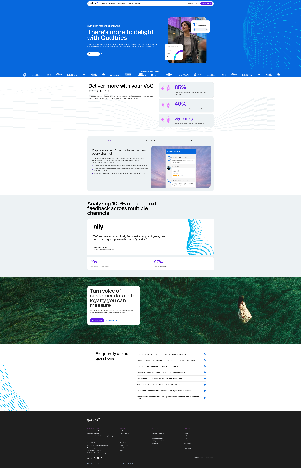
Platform (186, 436)
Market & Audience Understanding (96, 453)
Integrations (187, 443)
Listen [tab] (110, 141)
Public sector (123, 436)
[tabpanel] (150, 167)
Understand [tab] (150, 141)
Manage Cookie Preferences (131, 463)
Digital (121, 450)
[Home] (93, 3)
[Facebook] (91, 458)
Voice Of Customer (92, 442)
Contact (186, 433)
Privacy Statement (92, 463)
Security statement (117, 463)
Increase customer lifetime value (96, 431)
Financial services (124, 433)
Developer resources (157, 438)
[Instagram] (88, 458)
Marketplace (187, 441)
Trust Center (187, 448)
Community (155, 431)
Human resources (124, 453)
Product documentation (158, 436)
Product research (124, 447)
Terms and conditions (104, 463)
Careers (186, 438)
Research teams (124, 445)
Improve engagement (93, 433)
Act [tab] (190, 141)
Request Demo (206, 3)
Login (197, 3)
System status (155, 443)
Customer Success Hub (158, 433)
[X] (95, 458)
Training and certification (158, 441)
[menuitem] (103, 3)
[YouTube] (101, 458)
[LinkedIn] (98, 458)
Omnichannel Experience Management (97, 445)
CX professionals (124, 442)
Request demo (93, 54)
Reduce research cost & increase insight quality (100, 436)
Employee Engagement (93, 447)
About (185, 431)
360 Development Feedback (94, 450)
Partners (186, 446)
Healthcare (122, 431)
